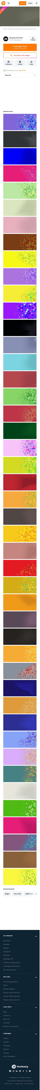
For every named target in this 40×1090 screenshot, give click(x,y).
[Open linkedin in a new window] (16, 1070)
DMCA (5, 985)
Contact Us (7, 1015)
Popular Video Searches (11, 999)
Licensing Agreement (10, 981)
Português (6, 1045)
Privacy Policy (18, 1083)
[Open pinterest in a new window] (19, 1070)
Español (6, 1041)
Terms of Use (8, 1083)
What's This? (22, 70)
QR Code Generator (10, 969)
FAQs (5, 1011)
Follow (33, 40)
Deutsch (6, 1048)
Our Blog (6, 1022)
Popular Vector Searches (11, 992)
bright (7, 893)
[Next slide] (32, 893)
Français (6, 1052)
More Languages (9, 1055)
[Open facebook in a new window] (9, 1070)
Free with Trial (20, 47)
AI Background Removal (11, 965)
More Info (8, 74)
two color (17, 893)
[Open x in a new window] (26, 1070)
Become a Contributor (10, 1026)
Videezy (6, 947)
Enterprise (6, 951)
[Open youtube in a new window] (29, 1070)
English (5, 1038)
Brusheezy (6, 940)
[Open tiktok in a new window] (22, 1070)
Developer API (8, 958)
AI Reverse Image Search (12, 962)
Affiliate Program (9, 988)
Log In (30, 3)
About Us (6, 1018)
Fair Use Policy (28, 1083)
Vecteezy (6, 943)
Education (6, 954)
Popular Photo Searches (11, 995)
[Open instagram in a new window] (13, 1070)
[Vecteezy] (3, 3)
